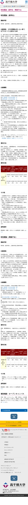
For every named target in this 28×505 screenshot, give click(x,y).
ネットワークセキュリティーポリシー (9, 468)
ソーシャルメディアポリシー (7, 470)
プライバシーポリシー (6, 465)
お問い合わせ (8, 6)
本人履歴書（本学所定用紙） (9, 97)
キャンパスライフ (8, 450)
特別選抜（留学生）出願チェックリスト (11, 138)
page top (14, 415)
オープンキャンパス (8, 447)
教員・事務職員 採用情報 (7, 434)
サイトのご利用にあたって (7, 472)
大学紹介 (6, 442)
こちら (3, 402)
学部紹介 (6, 444)
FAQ (5, 455)
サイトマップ (18, 472)
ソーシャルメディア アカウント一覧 (18, 429)
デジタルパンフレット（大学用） (14, 422)
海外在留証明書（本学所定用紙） (10, 297)
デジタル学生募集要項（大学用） (14, 425)
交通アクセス (16, 6)
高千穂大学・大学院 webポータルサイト (11, 437)
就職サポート (7, 452)
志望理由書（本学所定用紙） (9, 99)
